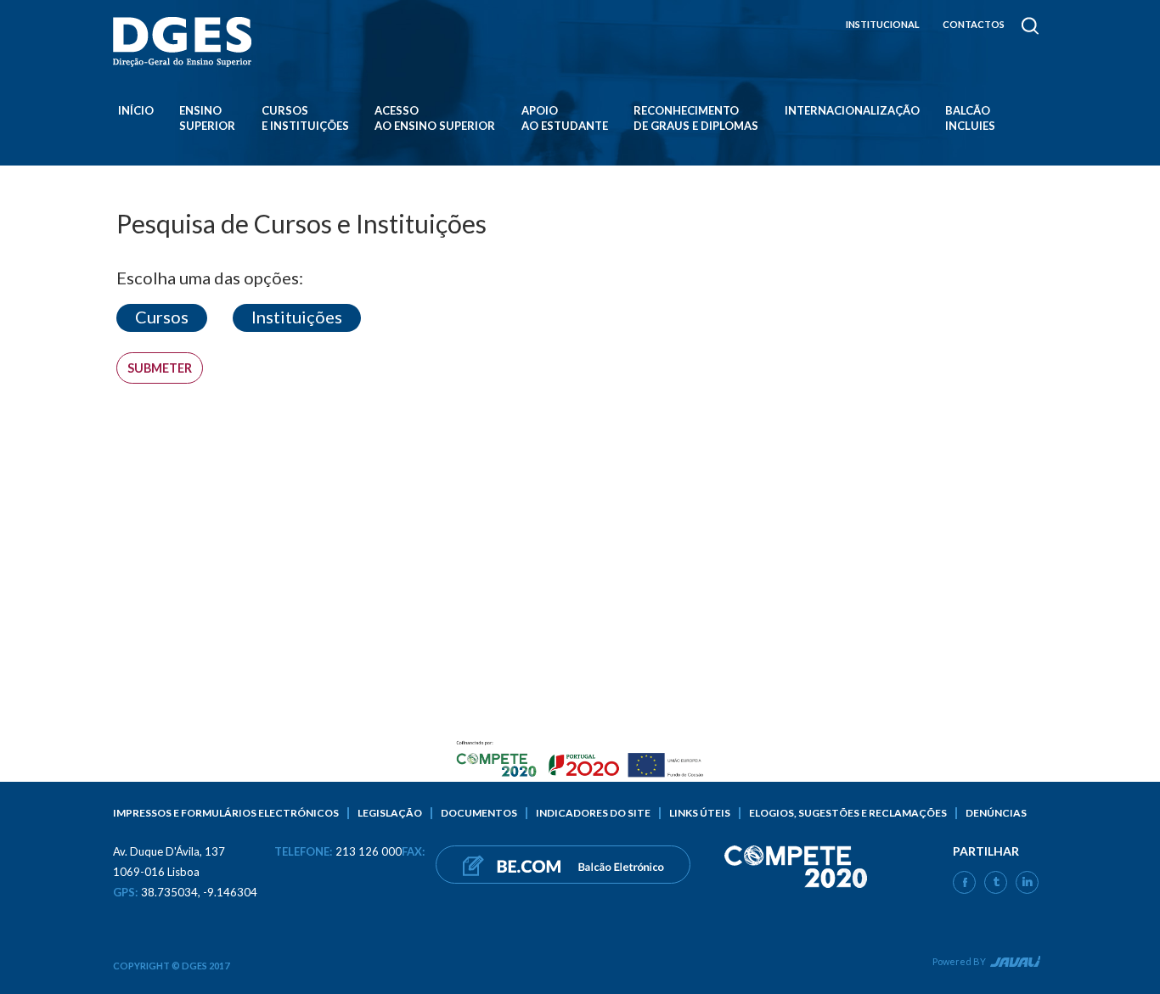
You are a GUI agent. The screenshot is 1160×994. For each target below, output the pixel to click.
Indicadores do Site (593, 812)
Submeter (159, 368)
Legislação (390, 812)
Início (136, 110)
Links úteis (699, 812)
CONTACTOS (974, 24)
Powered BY (959, 961)
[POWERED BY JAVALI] (1013, 964)
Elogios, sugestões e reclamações (848, 812)
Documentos (479, 812)
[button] (161, 318)
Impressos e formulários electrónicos (226, 812)
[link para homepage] (185, 42)
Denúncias (996, 812)
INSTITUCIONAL (883, 24)
